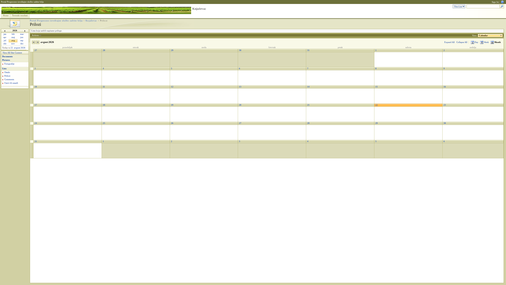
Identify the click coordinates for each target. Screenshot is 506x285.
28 (104, 50)
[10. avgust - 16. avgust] (32, 96)
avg (13, 40)
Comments (9, 79)
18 (104, 105)
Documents (7, 56)
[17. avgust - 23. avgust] (32, 114)
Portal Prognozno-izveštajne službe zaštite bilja (22, 2)
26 (172, 123)
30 (240, 50)
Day (476, 42)
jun (21, 37)
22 (376, 105)
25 (104, 123)
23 (445, 105)
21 (308, 105)
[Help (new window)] (502, 2)
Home (5, 15)
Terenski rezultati (20, 15)
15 (376, 87)
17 (36, 105)
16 (445, 87)
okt (4, 44)
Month (497, 42)
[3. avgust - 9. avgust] (32, 78)
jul (5, 40)
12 (172, 87)
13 (240, 87)
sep (21, 40)
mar (22, 34)
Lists (4, 68)
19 (172, 105)
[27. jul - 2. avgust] (32, 59)
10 (36, 87)
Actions (35, 35)
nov (13, 44)
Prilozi (7, 76)
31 (308, 50)
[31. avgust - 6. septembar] (32, 150)
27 (36, 50)
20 (240, 105)
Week (486, 42)
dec (22, 44)
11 (104, 87)
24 (36, 123)
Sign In (495, 2)
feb (13, 34)
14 (308, 87)
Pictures (6, 60)
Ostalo (7, 72)
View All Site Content (12, 53)
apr (4, 37)
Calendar (483, 35)
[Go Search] (502, 6)
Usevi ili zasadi (11, 83)
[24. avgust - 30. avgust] (32, 132)
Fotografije (9, 64)
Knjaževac (199, 8)
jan (5, 34)
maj (13, 37)
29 (172, 50)
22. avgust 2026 (17, 48)
